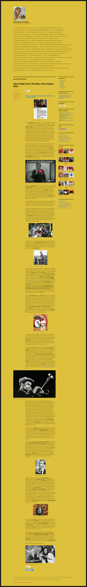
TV (13, 91)
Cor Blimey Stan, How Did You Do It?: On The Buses (51, 61)
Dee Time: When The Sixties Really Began (39, 34)
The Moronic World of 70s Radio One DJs (52, 55)
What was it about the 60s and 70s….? (20, 59)
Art (60, 82)
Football (61, 84)
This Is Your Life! (32, 27)
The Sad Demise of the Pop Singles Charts (41, 57)
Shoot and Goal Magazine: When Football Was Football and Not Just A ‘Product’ (56, 44)
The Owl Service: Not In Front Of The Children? (22, 65)
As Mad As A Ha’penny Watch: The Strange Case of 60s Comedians (53, 46)
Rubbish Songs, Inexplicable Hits (19, 70)
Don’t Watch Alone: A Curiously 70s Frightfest (22, 36)
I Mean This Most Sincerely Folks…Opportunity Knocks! (24, 53)
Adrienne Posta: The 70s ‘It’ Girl (61, 36)
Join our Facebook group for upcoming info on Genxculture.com (41, 70)
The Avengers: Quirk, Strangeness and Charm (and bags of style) (26, 46)
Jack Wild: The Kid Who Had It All (35, 55)
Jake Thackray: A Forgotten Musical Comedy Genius (49, 38)
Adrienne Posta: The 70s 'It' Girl (64, 136)
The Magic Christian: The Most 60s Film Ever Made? (43, 36)
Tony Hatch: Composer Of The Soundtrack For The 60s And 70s (26, 44)
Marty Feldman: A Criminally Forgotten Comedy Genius (24, 42)
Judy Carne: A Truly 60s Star (33, 63)
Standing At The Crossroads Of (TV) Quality (21, 40)
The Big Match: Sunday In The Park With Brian (22, 57)
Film (61, 83)
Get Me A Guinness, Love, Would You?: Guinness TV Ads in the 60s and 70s (55, 63)
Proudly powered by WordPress (26, 582)
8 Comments (15, 99)
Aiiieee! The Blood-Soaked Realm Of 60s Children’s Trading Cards (26, 61)
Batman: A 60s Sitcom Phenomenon (57, 34)
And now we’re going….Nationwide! (20, 27)
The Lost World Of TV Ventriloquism (20, 55)
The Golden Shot (16, 98)
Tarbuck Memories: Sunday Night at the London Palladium (58, 51)
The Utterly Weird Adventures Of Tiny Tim (21, 34)
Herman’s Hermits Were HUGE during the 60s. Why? (36, 32)
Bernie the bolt (17, 94)
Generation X (61, 80)
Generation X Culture (21, 22)
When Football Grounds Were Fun (37, 59)
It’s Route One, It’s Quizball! (18, 32)
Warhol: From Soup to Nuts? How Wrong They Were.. (62, 57)
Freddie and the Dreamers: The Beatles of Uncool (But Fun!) (25, 38)
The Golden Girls (19, 97)
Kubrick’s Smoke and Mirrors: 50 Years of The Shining (43, 65)
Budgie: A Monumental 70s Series (55, 32)
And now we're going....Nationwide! (64, 141)
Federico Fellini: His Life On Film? (19, 63)
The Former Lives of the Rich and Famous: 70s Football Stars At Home (51, 53)
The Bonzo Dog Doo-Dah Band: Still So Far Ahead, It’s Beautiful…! (49, 27)
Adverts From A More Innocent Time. (65, 95)
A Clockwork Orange (17, 51)
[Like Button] (26, 91)
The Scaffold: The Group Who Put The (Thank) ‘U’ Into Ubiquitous (50, 42)
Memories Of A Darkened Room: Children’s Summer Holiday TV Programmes (47, 40)
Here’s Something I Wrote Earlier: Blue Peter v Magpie (34, 51)
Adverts (61, 81)
